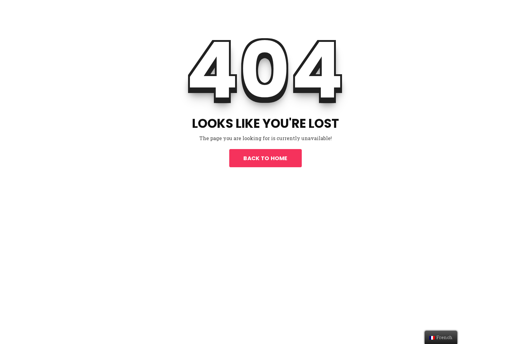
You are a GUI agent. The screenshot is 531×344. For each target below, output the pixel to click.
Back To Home (265, 158)
